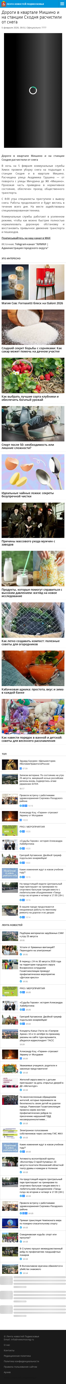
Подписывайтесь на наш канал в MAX (26, 238)
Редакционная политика (17, 1355)
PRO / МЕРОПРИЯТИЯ (32, 826)
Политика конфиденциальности (21, 1361)
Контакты (9, 1350)
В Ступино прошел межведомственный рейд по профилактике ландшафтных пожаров (41, 1251)
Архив (7, 1372)
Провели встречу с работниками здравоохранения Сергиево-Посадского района (41, 798)
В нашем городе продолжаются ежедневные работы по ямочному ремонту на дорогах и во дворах (38, 909)
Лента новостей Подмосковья (20, 1377)
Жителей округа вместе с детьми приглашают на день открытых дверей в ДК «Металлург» (41, 1082)
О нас (7, 1344)
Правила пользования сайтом (20, 1366)
